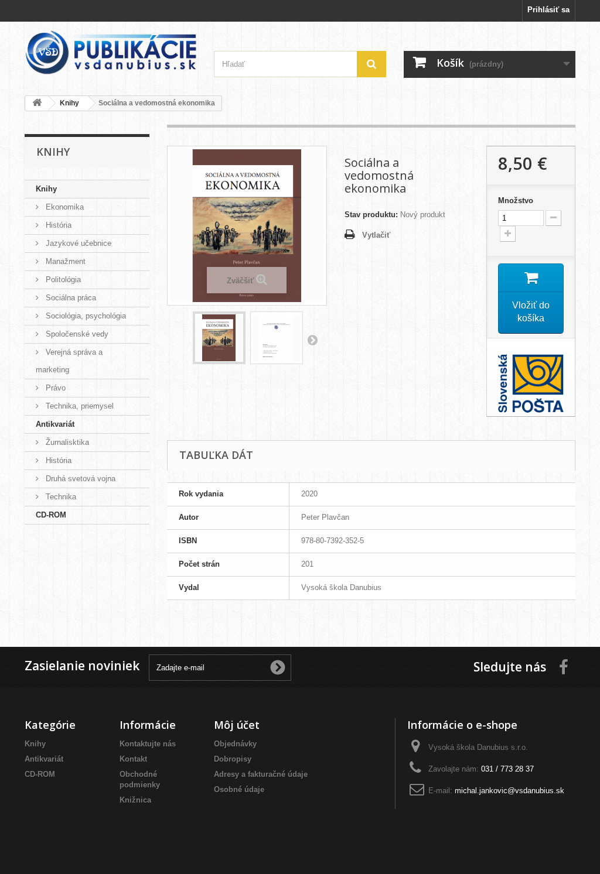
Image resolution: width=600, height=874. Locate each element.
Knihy (46, 188)
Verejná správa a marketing (69, 361)
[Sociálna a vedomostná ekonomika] (219, 338)
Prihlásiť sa (548, 9)
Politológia (62, 279)
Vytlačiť (376, 235)
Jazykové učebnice (77, 243)
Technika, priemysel (78, 406)
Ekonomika (63, 207)
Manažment (64, 261)
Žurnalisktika (66, 442)
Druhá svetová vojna (79, 478)
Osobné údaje (239, 789)
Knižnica (135, 800)
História (57, 225)
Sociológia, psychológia (84, 315)
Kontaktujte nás (148, 743)
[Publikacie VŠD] (110, 52)
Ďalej (312, 339)
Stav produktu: (371, 214)
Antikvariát (55, 424)
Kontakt (133, 759)
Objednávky (235, 743)
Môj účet (237, 725)
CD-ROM (51, 514)
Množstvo (515, 200)
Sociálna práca (69, 297)
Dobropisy (232, 759)
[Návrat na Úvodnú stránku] (37, 103)
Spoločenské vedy (75, 334)
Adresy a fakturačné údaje (261, 774)
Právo (54, 387)
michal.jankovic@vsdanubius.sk (509, 790)
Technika (59, 496)
